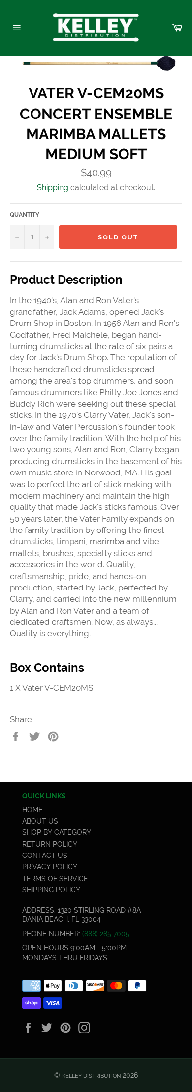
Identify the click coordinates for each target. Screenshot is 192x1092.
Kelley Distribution (91, 1075)
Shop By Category (56, 832)
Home (32, 810)
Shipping (52, 187)
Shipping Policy (51, 890)
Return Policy (49, 844)
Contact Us (44, 855)
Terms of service (55, 879)
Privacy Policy (49, 867)
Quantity (24, 214)
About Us (40, 821)
